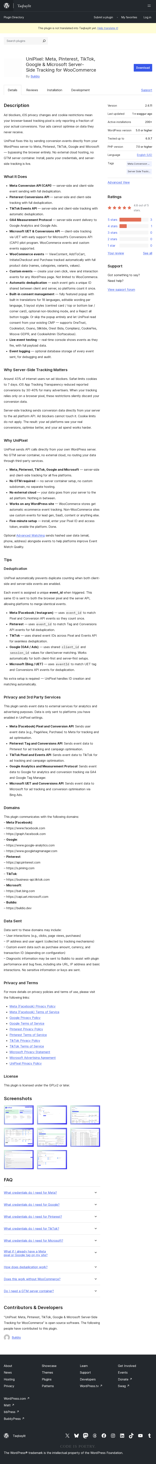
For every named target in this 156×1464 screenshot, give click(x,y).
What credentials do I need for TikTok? (31, 1228)
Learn (84, 1366)
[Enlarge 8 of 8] (62, 1155)
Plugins (47, 1379)
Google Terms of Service (27, 1023)
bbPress (11, 1412)
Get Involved (127, 1366)
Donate (125, 1379)
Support (146, 90)
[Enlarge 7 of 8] (29, 1155)
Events (123, 1372)
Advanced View (119, 182)
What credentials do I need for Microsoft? (33, 1240)
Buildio (35, 76)
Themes (47, 1372)
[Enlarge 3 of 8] (95, 1110)
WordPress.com (17, 1398)
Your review (116, 253)
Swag (124, 1386)
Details (12, 90)
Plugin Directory (14, 17)
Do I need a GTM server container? (29, 1291)
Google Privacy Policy (25, 1018)
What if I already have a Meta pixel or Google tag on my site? (26, 1253)
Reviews (32, 90)
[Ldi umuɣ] (150, 5)
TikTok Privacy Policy (25, 1040)
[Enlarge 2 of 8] (62, 1110)
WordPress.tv (91, 1386)
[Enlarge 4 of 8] (29, 1133)
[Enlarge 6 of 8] (95, 1133)
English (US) (144, 154)
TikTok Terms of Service (27, 1046)
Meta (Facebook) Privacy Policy (33, 1006)
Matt (9, 1405)
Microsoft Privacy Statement (30, 1052)
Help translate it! (107, 28)
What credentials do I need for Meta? (30, 1192)
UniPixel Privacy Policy (26, 1063)
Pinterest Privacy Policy (26, 1029)
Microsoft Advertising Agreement (33, 1058)
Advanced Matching (30, 535)
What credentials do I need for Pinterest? (33, 1216)
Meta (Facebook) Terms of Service (34, 1012)
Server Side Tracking (139, 171)
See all (147, 253)
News (8, 1372)
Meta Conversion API (139, 163)
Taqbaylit (19, 1436)
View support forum (121, 289)
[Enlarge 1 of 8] (29, 1110)
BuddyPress (14, 1419)
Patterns (48, 1386)
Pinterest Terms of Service (28, 1035)
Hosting (9, 1379)
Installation (54, 90)
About (8, 1366)
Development (80, 90)
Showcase (49, 1366)
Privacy (9, 1386)
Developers (88, 1379)
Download (143, 67)
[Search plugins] (44, 41)
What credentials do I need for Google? (32, 1204)
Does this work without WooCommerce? (32, 1279)
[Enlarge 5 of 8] (62, 1133)
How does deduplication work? (26, 1267)
